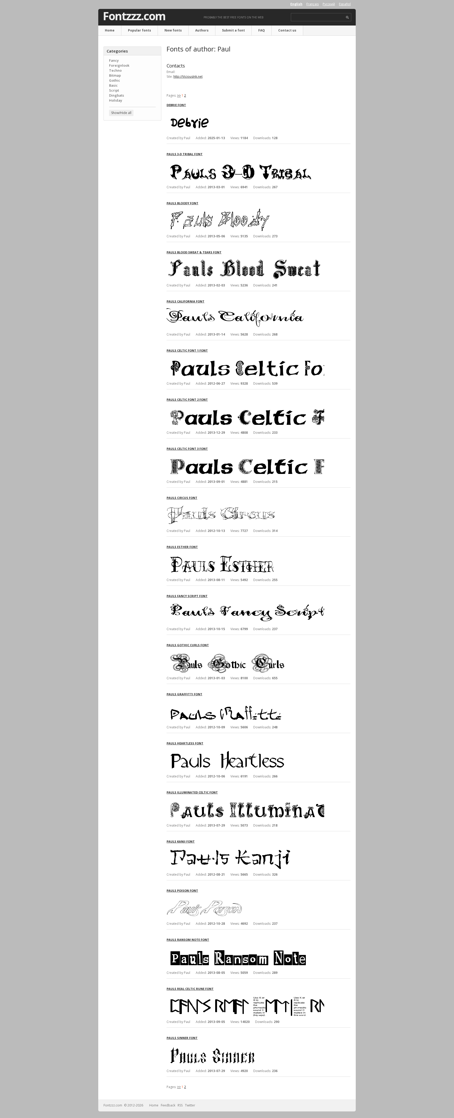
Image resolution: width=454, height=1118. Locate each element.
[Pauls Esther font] (245, 553)
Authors (202, 30)
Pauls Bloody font (182, 203)
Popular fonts (139, 30)
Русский (329, 4)
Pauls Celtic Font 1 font (187, 350)
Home (110, 30)
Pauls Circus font (182, 498)
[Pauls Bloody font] (245, 210)
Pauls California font (185, 301)
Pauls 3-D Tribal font (185, 154)
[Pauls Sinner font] (245, 1044)
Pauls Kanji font (181, 841)
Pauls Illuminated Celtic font (192, 792)
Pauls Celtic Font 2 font (187, 399)
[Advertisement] (132, 209)
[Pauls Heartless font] (245, 750)
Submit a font (233, 30)
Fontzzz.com (134, 16)
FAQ (261, 30)
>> (179, 95)
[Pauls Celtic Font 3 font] (245, 455)
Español (345, 4)
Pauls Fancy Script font (187, 596)
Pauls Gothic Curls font (188, 645)
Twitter (190, 1105)
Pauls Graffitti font (184, 694)
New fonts (173, 30)
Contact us (287, 30)
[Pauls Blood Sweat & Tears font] (245, 259)
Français (312, 4)
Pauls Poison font (182, 890)
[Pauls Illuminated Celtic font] (245, 799)
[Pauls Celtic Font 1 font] (245, 357)
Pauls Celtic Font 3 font (187, 449)
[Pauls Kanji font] (245, 848)
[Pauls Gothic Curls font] (245, 652)
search (347, 17)
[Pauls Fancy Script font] (245, 602)
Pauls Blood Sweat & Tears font (194, 252)
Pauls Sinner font (182, 1038)
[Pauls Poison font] (245, 897)
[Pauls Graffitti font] (245, 701)
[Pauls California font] (245, 308)
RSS (180, 1105)
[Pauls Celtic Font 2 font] (245, 406)
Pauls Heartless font (185, 743)
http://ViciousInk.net (188, 76)
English (296, 4)
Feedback (168, 1105)
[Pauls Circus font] (245, 504)
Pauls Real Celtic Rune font (190, 989)
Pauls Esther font (182, 547)
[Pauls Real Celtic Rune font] (245, 995)
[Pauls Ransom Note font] (245, 946)
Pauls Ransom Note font (188, 940)
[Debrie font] (245, 111)
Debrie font (176, 105)
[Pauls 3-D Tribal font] (245, 161)
